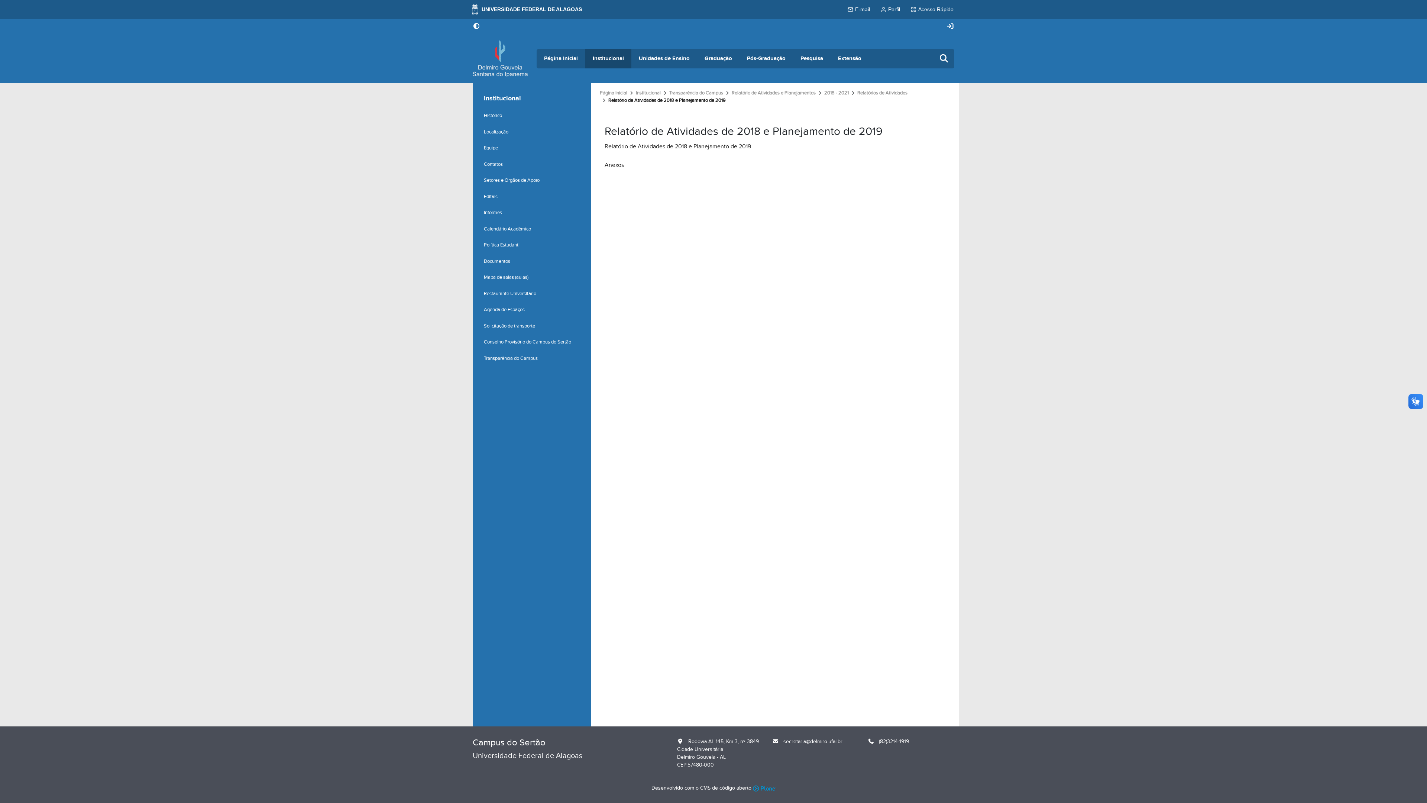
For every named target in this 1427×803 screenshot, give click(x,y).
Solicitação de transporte (509, 326)
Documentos (497, 261)
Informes (493, 213)
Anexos (614, 165)
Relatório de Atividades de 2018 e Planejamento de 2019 (678, 146)
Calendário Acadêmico (507, 229)
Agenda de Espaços (504, 310)
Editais (491, 197)
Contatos (493, 164)
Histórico (493, 116)
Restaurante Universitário (510, 294)
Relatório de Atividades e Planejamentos (774, 93)
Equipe (491, 148)
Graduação (718, 58)
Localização (496, 132)
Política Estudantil (502, 245)
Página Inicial (561, 58)
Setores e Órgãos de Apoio (512, 180)
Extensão (849, 58)
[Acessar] (950, 26)
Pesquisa (811, 58)
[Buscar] (944, 58)
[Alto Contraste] (476, 27)
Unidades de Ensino (664, 58)
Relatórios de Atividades (882, 93)
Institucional (608, 58)
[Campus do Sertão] (500, 59)
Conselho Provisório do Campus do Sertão (527, 342)
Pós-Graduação (766, 58)
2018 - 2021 (836, 93)
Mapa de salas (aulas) (506, 277)
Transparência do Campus (696, 93)
